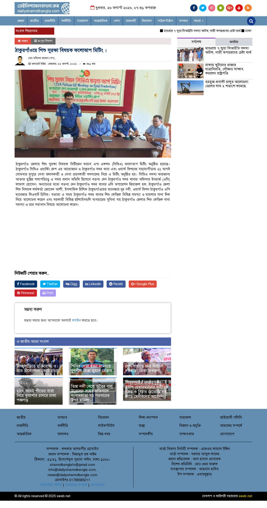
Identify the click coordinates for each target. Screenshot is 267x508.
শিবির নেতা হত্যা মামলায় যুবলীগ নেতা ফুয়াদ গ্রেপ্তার (91, 368)
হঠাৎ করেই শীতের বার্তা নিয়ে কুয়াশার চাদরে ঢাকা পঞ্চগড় (36, 395)
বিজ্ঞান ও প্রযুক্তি (190, 425)
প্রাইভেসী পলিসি (231, 417)
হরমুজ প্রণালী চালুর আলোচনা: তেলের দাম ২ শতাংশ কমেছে (227, 84)
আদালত (62, 434)
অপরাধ (183, 21)
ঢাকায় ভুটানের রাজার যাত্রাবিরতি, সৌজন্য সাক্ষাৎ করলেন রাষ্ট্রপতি (224, 69)
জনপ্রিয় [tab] (234, 42)
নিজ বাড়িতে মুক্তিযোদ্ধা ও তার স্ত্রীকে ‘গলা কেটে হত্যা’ (38, 368)
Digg (73, 284)
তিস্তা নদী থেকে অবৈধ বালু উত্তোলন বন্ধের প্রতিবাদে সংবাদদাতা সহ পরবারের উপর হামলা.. (92, 393)
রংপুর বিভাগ (45, 41)
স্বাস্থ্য (142, 425)
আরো (198, 21)
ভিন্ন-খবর (104, 434)
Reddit (117, 284)
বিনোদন (147, 21)
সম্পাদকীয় (146, 434)
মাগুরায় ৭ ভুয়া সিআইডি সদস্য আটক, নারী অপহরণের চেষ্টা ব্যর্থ (194, 31)
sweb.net (245, 496)
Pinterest (27, 293)
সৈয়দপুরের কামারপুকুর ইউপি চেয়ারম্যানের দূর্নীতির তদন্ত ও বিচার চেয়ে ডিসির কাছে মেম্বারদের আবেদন (146, 389)
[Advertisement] (93, 242)
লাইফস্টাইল (165, 21)
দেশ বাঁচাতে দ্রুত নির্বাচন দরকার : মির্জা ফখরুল (144, 368)
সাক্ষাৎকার (186, 434)
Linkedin (94, 284)
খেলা (116, 21)
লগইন (76, 320)
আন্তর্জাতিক (100, 21)
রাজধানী (131, 21)
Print (49, 293)
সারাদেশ (82, 21)
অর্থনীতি (66, 21)
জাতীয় (34, 21)
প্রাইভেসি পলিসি (51, 485)
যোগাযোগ (227, 434)
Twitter (52, 284)
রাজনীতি (50, 21)
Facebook (27, 284)
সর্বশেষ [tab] (196, 42)
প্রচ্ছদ (21, 21)
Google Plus (145, 284)
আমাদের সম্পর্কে (231, 425)
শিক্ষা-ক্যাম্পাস (148, 417)
